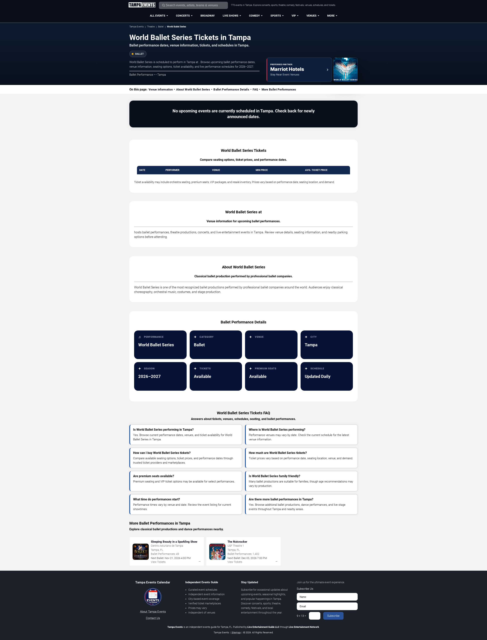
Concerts (183, 15)
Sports (276, 15)
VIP (294, 15)
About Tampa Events (153, 611)
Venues (311, 15)
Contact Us (153, 618)
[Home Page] (141, 5)
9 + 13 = (301, 615)
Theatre (151, 26)
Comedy (254, 15)
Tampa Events (136, 26)
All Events (157, 15)
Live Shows (230, 15)
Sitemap (236, 632)
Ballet (161, 26)
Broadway (208, 15)
